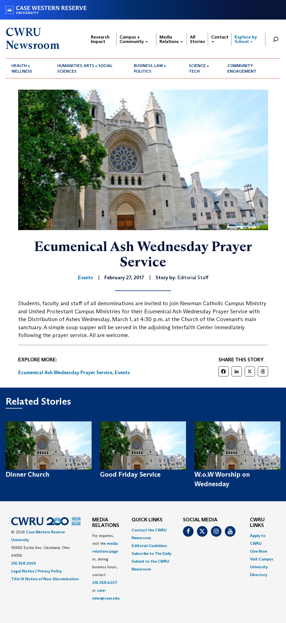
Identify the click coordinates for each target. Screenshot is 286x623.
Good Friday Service (130, 474)
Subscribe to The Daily (151, 553)
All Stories (197, 39)
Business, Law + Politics (150, 68)
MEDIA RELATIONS (105, 522)
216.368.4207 (104, 582)
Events (122, 372)
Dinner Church (27, 474)
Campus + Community (132, 39)
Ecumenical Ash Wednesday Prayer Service (65, 372)
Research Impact (100, 39)
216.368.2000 (23, 563)
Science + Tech (199, 68)
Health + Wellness (21, 68)
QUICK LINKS (147, 520)
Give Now (258, 551)
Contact (219, 37)
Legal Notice (22, 571)
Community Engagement (241, 68)
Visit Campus (261, 559)
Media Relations (169, 39)
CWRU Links (257, 522)
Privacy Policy (49, 571)
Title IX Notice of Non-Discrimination (45, 578)
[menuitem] (28, 68)
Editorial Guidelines (149, 545)
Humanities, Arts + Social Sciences (85, 68)
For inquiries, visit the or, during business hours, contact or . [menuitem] (106, 567)
